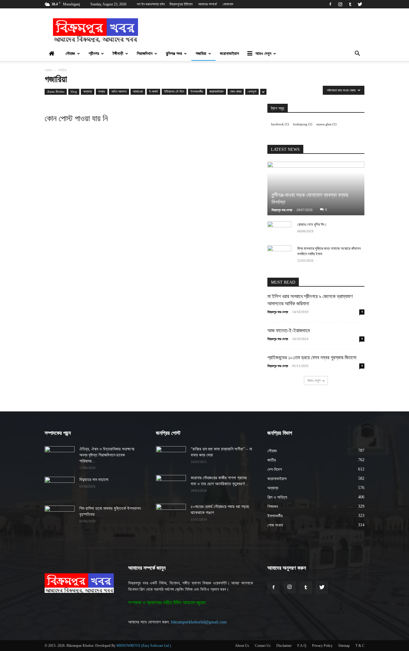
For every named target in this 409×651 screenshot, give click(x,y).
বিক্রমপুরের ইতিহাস (181, 4)
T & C (359, 646)
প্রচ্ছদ (48, 70)
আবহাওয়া (138, 91)
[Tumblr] (350, 4)
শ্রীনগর (94, 53)
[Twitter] (359, 4)
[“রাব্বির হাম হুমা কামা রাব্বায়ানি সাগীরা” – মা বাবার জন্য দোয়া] (171, 456)
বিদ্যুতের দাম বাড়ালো (93, 479)
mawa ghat (326, 124)
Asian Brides (55, 91)
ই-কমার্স (153, 91)
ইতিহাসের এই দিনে (174, 91)
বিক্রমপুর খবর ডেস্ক (282, 210)
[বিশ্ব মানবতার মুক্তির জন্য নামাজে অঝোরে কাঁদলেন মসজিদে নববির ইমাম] (279, 254)
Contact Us (263, 646)
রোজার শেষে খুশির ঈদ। (312, 224)
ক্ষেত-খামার (235, 91)
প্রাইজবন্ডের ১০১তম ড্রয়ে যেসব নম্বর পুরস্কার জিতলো (311, 357)
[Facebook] (330, 4)
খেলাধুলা (252, 91)
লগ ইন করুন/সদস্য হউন (151, 4)
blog (74, 91)
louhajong (302, 124)
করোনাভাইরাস (229, 53)
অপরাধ (101, 91)
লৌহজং (70, 53)
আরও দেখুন (263, 53)
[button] (357, 54)
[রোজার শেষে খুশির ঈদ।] (279, 230)
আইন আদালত (119, 91)
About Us (242, 646)
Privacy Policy (322, 646)
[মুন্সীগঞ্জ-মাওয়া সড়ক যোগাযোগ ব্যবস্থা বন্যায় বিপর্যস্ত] (315, 188)
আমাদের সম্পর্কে (207, 4)
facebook (280, 124)
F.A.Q (301, 646)
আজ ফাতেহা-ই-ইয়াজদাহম (288, 330)
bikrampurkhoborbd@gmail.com (199, 622)
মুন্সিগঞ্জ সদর (174, 53)
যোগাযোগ (227, 4)
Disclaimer (284, 646)
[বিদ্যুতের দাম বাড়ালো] (60, 487)
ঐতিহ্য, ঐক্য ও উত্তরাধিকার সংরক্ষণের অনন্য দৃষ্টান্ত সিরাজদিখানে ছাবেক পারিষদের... (106, 455)
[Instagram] (340, 4)
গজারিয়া (201, 53)
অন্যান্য (87, 91)
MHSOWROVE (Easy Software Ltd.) (143, 646)
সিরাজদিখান (144, 53)
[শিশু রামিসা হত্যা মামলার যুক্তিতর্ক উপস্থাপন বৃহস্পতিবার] (60, 516)
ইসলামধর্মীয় (196, 91)
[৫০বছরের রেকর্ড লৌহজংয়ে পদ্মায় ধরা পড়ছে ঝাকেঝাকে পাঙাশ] (171, 514)
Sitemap (344, 646)
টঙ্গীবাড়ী (118, 53)
